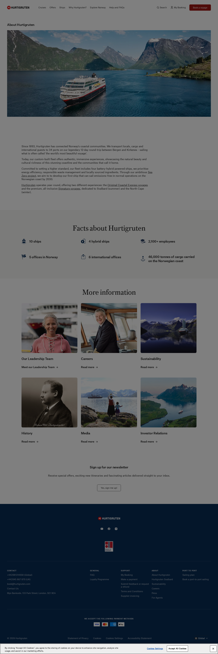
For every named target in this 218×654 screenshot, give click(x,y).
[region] (109, 648)
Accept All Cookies (177, 648)
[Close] (213, 648)
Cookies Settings (155, 648)
